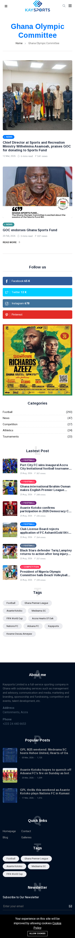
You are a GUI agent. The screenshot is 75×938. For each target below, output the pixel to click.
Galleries (26, 837)
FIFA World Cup (15, 618)
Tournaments (11, 436)
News (6, 418)
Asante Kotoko (14, 610)
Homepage (9, 831)
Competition (10, 424)
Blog (5, 837)
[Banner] (37, 359)
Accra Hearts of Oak (43, 618)
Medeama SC (39, 610)
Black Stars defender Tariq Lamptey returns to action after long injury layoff (46, 554)
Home (19, 43)
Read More (10, 242)
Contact (26, 831)
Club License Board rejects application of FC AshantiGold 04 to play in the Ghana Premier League (45, 532)
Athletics (8, 430)
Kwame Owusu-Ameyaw (19, 633)
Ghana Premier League (36, 603)
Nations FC (12, 626)
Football (7, 412)
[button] (6, 6)
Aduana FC (33, 626)
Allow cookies (37, 933)
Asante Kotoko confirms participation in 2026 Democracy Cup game (46, 511)
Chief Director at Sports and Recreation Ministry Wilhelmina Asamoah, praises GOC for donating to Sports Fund (37, 146)
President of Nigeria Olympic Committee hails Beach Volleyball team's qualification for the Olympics (46, 575)
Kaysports (53, 626)
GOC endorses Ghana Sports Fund (30, 230)
